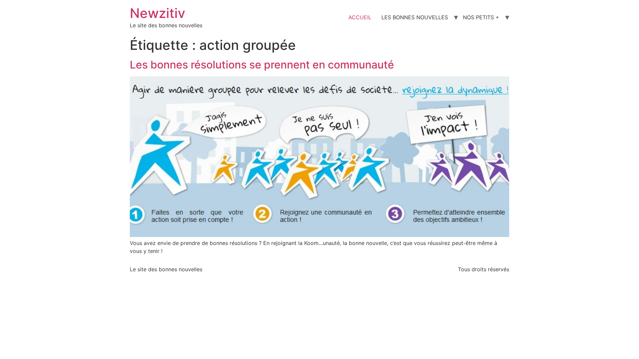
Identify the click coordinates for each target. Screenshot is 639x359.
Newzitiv (157, 13)
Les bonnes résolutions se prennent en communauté (262, 64)
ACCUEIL (359, 17)
